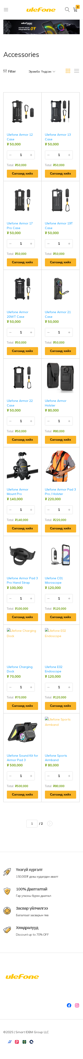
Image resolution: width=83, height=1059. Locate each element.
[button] (38, 100)
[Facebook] (69, 1005)
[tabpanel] (41, 27)
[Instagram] (77, 1005)
